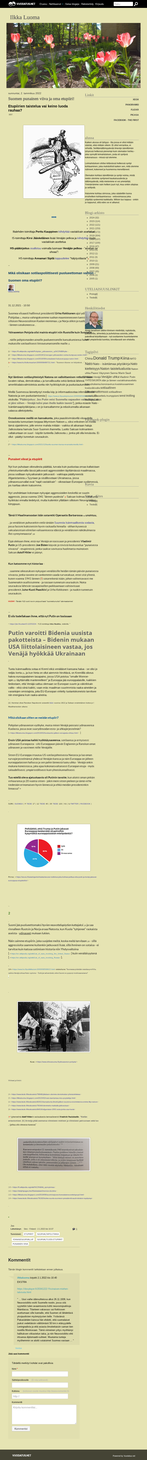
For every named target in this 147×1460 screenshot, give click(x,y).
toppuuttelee (62, 258)
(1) (93, 253)
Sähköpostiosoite (30, 1380)
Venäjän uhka (110, 377)
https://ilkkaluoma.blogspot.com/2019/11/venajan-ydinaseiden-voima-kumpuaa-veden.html (49, 355)
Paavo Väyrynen (100, 373)
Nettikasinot (55, 4)
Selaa (72, 4)
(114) (94, 221)
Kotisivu (40, 1391)
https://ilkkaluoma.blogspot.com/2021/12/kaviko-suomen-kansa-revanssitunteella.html (47, 444)
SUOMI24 (19, 804)
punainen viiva (20, 1244)
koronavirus (108, 384)
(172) (94, 232)
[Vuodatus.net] (22, 1455)
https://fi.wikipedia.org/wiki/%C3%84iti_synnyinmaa (33, 1187)
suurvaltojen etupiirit (50, 1239)
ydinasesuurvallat (23, 1239)
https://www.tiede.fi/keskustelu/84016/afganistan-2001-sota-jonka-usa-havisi (43, 1109)
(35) (94, 271)
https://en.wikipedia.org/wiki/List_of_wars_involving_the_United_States (40, 954)
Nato (89, 364)
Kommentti (17, 1402)
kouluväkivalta (92, 388)
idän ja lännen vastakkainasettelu (119, 380)
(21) (94, 264)
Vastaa (18, 1348)
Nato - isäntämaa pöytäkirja (111, 364)
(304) (94, 235)
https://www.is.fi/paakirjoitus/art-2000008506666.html (70, 396)
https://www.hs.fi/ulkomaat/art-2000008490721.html (33, 362)
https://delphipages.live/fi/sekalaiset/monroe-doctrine (34, 1191)
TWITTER (74, 804)
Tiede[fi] (93, 297)
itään (51, 703)
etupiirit (29, 1234)
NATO (133, 358)
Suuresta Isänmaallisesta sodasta (74, 522)
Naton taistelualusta (115, 368)
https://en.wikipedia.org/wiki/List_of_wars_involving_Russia (35, 958)
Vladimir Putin (127, 376)
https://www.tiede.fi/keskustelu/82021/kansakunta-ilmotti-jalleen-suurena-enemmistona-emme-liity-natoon (55, 1102)
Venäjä (97, 377)
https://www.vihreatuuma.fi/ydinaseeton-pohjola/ (56, 1062)
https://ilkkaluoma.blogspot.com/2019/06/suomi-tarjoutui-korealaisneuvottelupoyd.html (48, 1195)
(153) (94, 228)
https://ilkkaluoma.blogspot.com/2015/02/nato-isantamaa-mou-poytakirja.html (43, 1098)
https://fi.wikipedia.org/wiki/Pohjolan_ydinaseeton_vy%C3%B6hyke (39, 351)
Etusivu (43, 4)
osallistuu (35, 248)
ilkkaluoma (23, 1277)
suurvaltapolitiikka (48, 1234)
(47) (94, 246)
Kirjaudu (99, 4)
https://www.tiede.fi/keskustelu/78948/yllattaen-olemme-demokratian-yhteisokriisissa (46, 1094)
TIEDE (29, 804)
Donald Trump (106, 358)
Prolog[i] (93, 294)
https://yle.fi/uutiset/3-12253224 (23, 624)
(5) (93, 250)
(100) (94, 243)
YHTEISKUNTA (93, 380)
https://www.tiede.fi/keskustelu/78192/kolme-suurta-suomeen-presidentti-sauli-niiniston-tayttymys (52, 1198)
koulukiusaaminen (124, 384)
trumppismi (112, 395)
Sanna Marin (117, 373)
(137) (94, 239)
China (89, 358)
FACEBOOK (85, 804)
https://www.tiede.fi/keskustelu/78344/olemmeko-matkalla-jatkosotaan (40, 1106)
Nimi (15, 1369)
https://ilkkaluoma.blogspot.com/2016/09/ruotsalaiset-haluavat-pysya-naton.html (45, 359)
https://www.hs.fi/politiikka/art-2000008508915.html (34, 969)
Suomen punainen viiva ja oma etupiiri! (41, 98)
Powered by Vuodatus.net (124, 1455)
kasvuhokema (93, 384)
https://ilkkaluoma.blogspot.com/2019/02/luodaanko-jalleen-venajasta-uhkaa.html (44, 733)
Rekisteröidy (87, 4)
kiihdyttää (64, 231)
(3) (93, 257)
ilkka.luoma (13, 291)
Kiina (124, 358)
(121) (94, 225)
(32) (94, 217)
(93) (94, 268)
